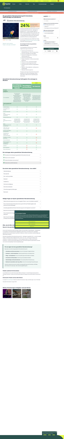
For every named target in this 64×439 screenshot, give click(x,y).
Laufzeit (45, 40)
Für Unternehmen (7, 7)
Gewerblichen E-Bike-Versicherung (32, 40)
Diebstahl (46, 26)
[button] (55, 18)
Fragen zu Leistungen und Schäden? (9, 44)
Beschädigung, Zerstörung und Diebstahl (51, 28)
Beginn (45, 35)
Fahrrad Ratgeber (10, 279)
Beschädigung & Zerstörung (49, 24)
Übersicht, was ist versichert (8, 43)
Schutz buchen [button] (51, 48)
